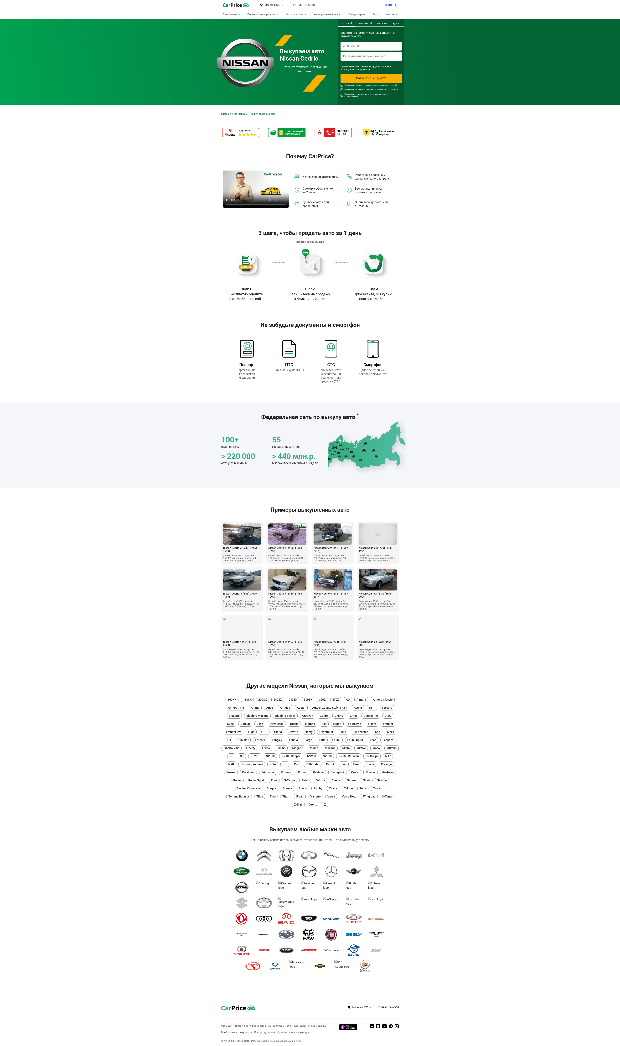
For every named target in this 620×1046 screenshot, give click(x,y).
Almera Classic (383, 699)
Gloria (278, 732)
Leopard (387, 740)
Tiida (259, 796)
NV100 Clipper (290, 756)
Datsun (245, 723)
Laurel (336, 740)
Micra (346, 748)
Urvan (300, 796)
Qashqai (318, 772)
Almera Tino (236, 707)
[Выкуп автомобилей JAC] (287, 950)
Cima (353, 715)
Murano (392, 748)
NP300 (270, 756)
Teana (333, 788)
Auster (301, 707)
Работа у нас (240, 1025)
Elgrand (310, 723)
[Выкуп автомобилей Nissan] (242, 887)
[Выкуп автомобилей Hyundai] (355, 903)
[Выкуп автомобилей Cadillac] (366, 966)
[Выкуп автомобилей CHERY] (355, 919)
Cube (230, 723)
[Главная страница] (233, 1007)
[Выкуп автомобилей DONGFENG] (242, 919)
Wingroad (369, 796)
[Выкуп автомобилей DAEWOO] (265, 935)
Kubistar (243, 740)
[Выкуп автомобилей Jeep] (355, 855)
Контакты (300, 1025)
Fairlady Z (354, 723)
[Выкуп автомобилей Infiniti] (310, 855)
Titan (285, 796)
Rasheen (388, 772)
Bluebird (234, 715)
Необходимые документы (236, 1032)
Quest (355, 772)
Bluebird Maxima (257, 715)
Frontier (388, 723)
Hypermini (326, 732)
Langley (277, 740)
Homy (309, 732)
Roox (274, 780)
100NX (232, 699)
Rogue (237, 780)
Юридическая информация (293, 1032)
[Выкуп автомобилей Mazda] (310, 871)
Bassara (387, 707)
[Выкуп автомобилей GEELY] (355, 935)
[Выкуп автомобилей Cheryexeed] (377, 919)
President (248, 772)
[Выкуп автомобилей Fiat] (332, 935)
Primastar (267, 772)
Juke (343, 732)
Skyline (382, 780)
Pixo (356, 764)
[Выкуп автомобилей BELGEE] (310, 919)
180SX (247, 699)
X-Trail (298, 804)
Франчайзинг (258, 1025)
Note (272, 764)
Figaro (372, 723)
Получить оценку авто (371, 78)
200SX (262, 699)
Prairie (370, 764)
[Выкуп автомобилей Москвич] (298, 966)
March (314, 748)
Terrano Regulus (239, 796)
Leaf (373, 740)
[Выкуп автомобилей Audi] (265, 919)
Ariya (269, 707)
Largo (308, 740)
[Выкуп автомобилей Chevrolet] (321, 966)
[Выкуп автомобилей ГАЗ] (332, 903)
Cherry (339, 715)
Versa (331, 796)
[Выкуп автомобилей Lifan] (287, 871)
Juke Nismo (360, 732)
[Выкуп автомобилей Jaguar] (332, 855)
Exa (324, 723)
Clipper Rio (371, 715)
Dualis (294, 723)
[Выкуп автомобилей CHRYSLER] (242, 935)
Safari (305, 780)
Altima (255, 707)
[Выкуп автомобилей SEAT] (377, 950)
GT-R (264, 732)
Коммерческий (364, 23)
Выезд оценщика (264, 1032)
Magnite (297, 748)
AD (348, 699)
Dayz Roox (276, 723)
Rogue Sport (256, 780)
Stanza (287, 788)
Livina (266, 748)
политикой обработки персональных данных (377, 90)
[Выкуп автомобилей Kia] (377, 855)
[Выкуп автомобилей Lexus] (265, 871)
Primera (286, 772)
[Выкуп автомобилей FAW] (310, 935)
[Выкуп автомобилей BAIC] (287, 919)
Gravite (293, 732)
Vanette (315, 796)
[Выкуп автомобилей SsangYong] (276, 966)
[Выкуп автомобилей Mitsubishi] (377, 871)
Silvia (366, 780)
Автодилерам (276, 1025)
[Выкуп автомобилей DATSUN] (287, 935)
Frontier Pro (233, 732)
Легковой (347, 23)
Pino (343, 764)
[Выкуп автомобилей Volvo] (310, 903)
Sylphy (318, 788)
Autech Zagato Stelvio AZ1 (329, 707)
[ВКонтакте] (372, 1026)
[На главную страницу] (236, 5)
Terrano (378, 788)
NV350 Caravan (348, 756)
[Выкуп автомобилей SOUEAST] (254, 966)
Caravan (307, 715)
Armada (285, 707)
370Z (335, 699)
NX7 (388, 756)
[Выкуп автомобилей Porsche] (310, 887)
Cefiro (324, 715)
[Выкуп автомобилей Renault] (332, 887)
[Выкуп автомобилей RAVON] (355, 950)
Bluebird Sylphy (285, 715)
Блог (289, 1025)
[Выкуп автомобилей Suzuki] (242, 903)
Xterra (313, 804)
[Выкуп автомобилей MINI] (355, 871)
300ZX (308, 699)
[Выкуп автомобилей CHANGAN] (332, 919)
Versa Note (349, 796)
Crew (388, 715)
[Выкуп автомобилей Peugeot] (287, 887)
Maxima (330, 748)
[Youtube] (384, 1026)
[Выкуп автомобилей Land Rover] (242, 871)
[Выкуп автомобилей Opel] (265, 887)
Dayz (260, 723)
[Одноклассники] (378, 1026)
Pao (296, 764)
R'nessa (371, 772)
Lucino (281, 748)
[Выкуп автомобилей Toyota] (265, 903)
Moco (376, 748)
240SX (278, 699)
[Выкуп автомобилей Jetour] (310, 950)
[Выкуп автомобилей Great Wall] (242, 950)
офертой (393, 85)
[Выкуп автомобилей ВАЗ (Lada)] (343, 966)
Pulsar (302, 772)
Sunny (303, 788)
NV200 (311, 756)
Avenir (358, 707)
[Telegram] (391, 1026)
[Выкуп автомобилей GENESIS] (377, 935)
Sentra (336, 780)
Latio (322, 740)
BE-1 (372, 707)
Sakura (320, 780)
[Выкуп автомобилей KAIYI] (332, 950)
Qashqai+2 (337, 772)
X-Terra (387, 796)
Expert (337, 723)
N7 (242, 756)
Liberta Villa (231, 748)
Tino (273, 796)
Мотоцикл (382, 23)
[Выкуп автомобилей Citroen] (265, 855)
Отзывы (226, 1025)
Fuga (251, 732)
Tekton (348, 788)
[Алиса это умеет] (348, 1029)
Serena (351, 780)
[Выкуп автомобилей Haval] (265, 950)
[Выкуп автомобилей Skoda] (355, 887)
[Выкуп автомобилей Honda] (287, 855)
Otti (285, 764)
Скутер (395, 23)
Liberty (250, 748)
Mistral (361, 748)
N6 (231, 756)
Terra (363, 788)
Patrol (330, 764)
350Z (322, 699)
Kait (377, 732)
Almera (361, 699)
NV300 (327, 756)
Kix (229, 740)
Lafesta (260, 740)
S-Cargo (289, 780)
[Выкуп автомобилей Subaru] (377, 887)
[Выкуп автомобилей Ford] (377, 903)
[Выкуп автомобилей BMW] (242, 855)
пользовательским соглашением (371, 85)
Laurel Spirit (355, 740)
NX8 (231, 764)
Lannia (293, 740)
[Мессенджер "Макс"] (397, 1026)
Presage (386, 764)
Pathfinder (312, 764)
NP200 (254, 756)
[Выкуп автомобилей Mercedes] (332, 871)
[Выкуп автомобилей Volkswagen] (287, 903)
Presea (230, 772)
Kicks (390, 732)
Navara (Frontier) (252, 764)
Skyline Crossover (248, 788)
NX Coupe (372, 756)
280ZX (293, 699)
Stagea (271, 788)
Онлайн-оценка (317, 1025)
